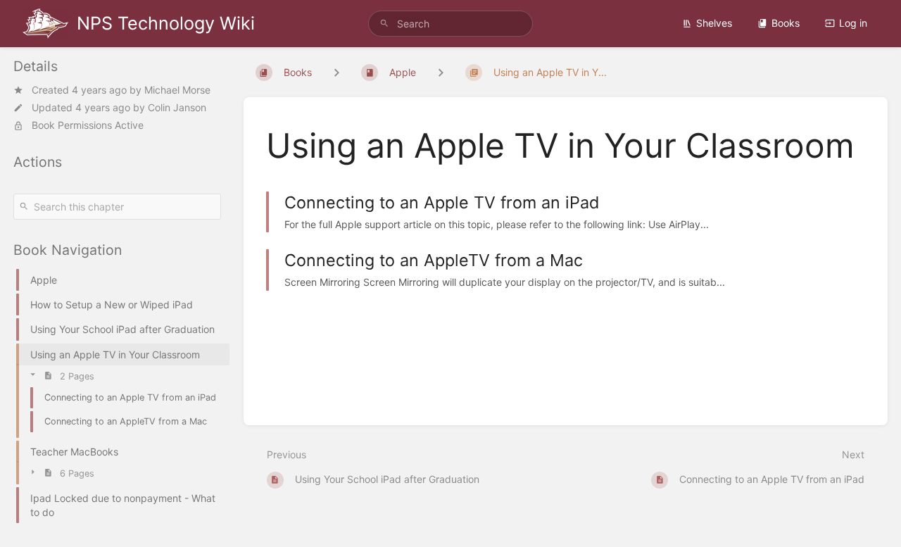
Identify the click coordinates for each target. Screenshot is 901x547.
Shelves (714, 23)
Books (785, 23)
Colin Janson (177, 107)
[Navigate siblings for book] (336, 72)
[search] (450, 24)
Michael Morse (177, 90)
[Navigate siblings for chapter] (440, 72)
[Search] (384, 24)
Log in (853, 23)
